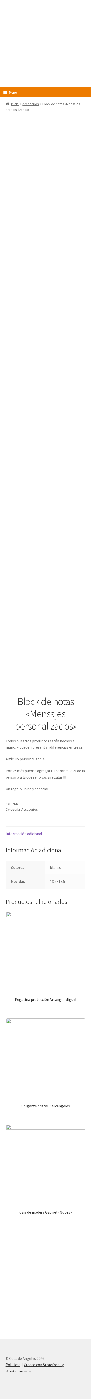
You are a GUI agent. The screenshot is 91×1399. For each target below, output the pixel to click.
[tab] (46, 834)
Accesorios (30, 104)
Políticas (13, 1364)
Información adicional (24, 833)
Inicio (15, 104)
